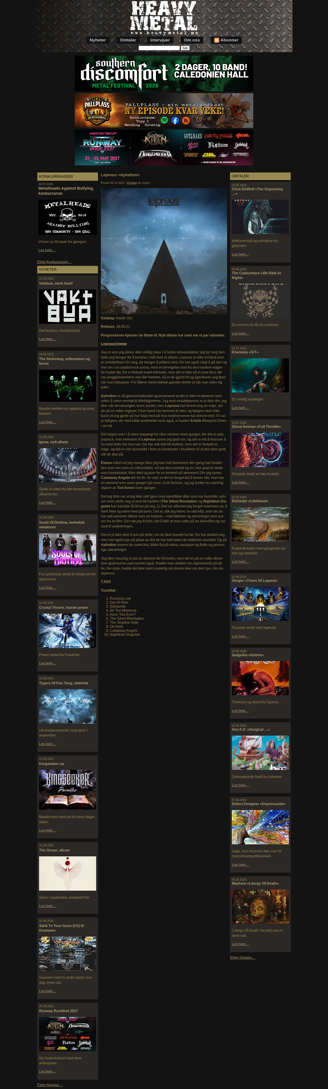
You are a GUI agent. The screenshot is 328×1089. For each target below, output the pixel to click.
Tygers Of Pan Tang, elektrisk (63, 683)
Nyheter (98, 40)
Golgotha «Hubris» (248, 655)
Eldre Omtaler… (242, 958)
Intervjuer (160, 40)
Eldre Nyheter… (50, 1085)
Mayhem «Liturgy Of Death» (255, 883)
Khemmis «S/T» (245, 352)
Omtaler (128, 40)
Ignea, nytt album (53, 442)
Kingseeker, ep (51, 764)
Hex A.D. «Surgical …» (251, 729)
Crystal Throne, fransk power (63, 607)
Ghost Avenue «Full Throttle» (256, 427)
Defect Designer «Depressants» (259, 804)
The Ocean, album (54, 850)
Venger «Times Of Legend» (255, 580)
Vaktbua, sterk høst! (56, 283)
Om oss (192, 40)
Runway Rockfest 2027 (58, 1011)
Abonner (229, 40)
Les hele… (47, 250)
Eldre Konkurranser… (54, 262)
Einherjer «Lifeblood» (250, 501)
